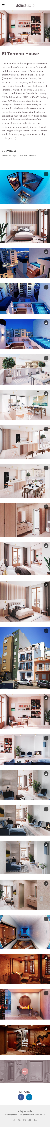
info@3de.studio (24, 1111)
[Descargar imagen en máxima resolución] (46, 174)
